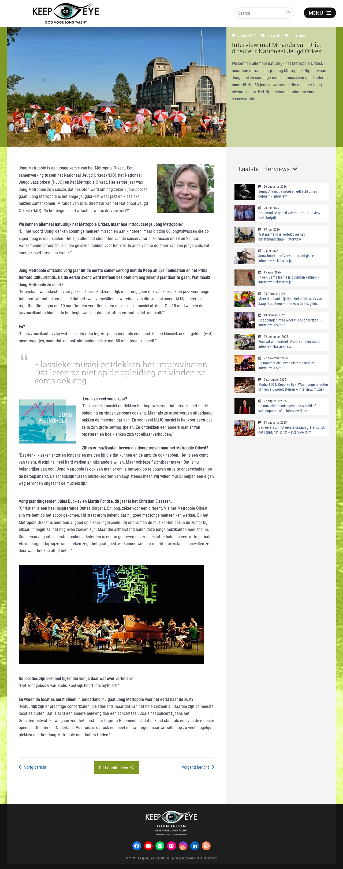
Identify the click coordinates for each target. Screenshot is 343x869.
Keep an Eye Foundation (154, 858)
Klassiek (273, 35)
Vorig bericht (35, 767)
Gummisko (210, 858)
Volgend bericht (195, 767)
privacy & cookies (183, 858)
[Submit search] (288, 13)
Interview (298, 35)
